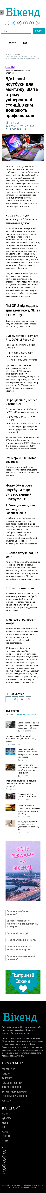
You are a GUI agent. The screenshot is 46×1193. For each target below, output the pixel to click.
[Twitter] (13, 23)
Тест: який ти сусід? (17, 933)
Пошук (38, 31)
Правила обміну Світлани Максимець (27, 795)
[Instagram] (19, 23)
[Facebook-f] (7, 23)
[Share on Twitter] (15, 699)
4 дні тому (12, 789)
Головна (8, 54)
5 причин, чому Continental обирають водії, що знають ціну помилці (21, 738)
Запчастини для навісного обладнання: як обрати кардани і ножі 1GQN (28, 768)
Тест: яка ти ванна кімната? (21, 940)
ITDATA (31, 1185)
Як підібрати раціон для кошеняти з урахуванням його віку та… (28, 825)
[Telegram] (25, 23)
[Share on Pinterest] (28, 699)
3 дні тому (25, 760)
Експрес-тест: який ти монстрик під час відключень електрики (22, 923)
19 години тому (27, 731)
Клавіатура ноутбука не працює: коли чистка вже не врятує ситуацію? (21, 783)
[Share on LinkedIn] (21, 699)
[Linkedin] (31, 23)
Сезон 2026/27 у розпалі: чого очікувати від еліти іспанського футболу (29, 809)
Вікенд (15, 122)
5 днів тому (25, 817)
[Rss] (38, 23)
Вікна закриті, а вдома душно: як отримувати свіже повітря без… (28, 725)
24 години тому (14, 744)
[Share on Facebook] (8, 699)
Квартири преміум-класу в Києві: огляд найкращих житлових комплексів (28, 753)
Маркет (17, 54)
